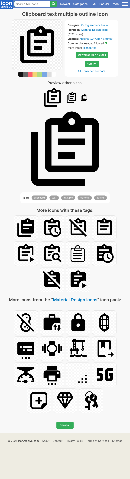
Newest (65, 4)
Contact (57, 440)
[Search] (53, 4)
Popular (104, 4)
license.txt (89, 47)
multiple (68, 197)
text (54, 197)
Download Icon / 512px (92, 54)
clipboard (39, 197)
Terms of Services (97, 440)
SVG (93, 4)
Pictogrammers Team (94, 25)
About (45, 440)
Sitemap (117, 440)
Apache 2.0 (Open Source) (96, 38)
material (84, 197)
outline (100, 197)
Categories (80, 4)
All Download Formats (91, 71)
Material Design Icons (94, 29)
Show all (65, 425)
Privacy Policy (74, 440)
